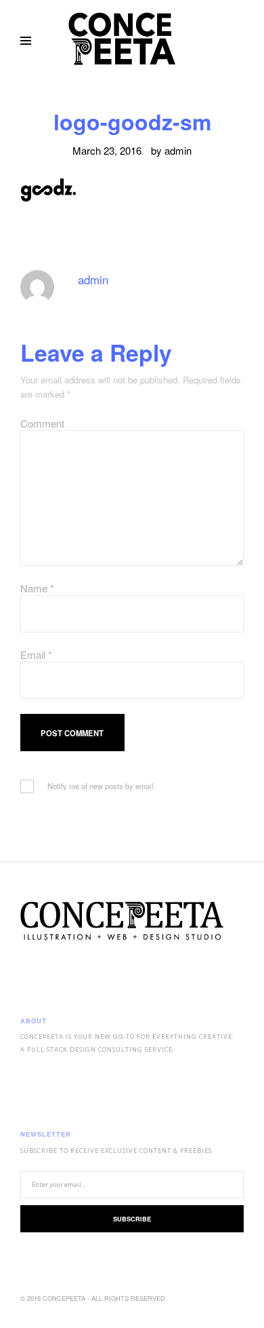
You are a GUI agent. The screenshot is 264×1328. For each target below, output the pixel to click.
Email (36, 654)
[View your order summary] (239, 40)
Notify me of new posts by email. (101, 785)
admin (178, 150)
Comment (42, 423)
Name (37, 588)
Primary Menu (25, 40)
